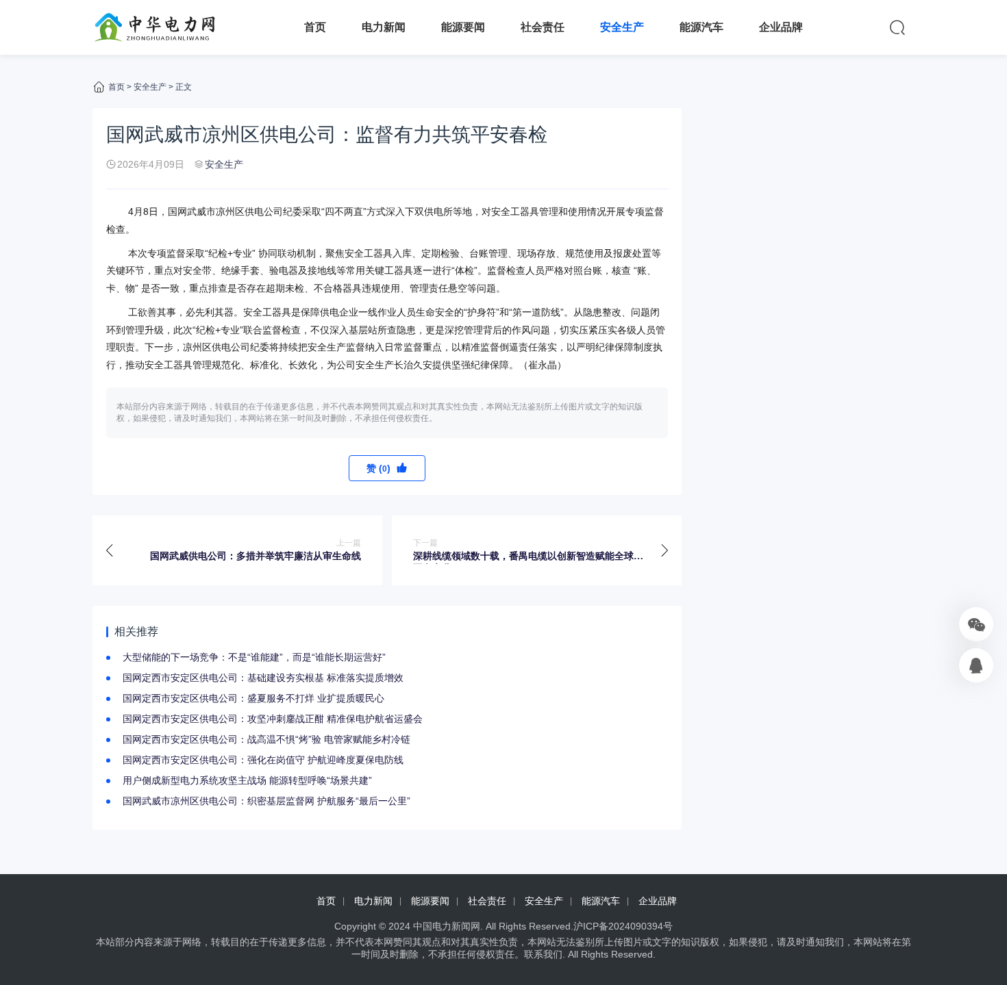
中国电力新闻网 (446, 926)
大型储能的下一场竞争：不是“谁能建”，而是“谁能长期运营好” (254, 657)
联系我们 (543, 954)
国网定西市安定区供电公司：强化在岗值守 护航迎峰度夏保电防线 (263, 759)
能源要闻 (463, 27)
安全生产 (622, 27)
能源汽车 (701, 27)
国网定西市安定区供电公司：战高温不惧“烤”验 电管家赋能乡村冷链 (266, 739)
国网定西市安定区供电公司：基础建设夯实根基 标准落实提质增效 (263, 677)
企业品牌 (781, 27)
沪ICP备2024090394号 (623, 926)
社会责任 (542, 27)
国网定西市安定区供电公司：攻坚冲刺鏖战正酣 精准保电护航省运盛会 (273, 718)
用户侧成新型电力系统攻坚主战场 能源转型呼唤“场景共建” (247, 780)
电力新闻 (384, 27)
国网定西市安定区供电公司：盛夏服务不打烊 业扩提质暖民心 (253, 698)
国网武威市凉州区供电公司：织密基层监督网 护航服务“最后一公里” (266, 800)
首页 (315, 27)
